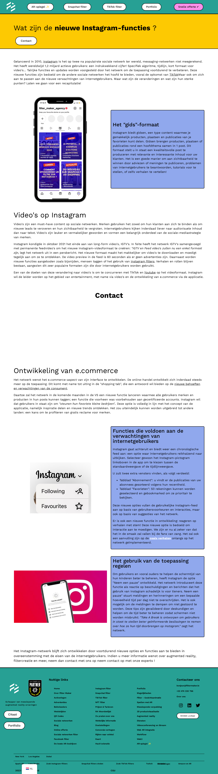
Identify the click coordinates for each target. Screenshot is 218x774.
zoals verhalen (160, 538)
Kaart (98, 739)
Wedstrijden (60, 711)
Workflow (141, 734)
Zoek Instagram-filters (56, 764)
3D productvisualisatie (148, 711)
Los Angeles (34, 756)
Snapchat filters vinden (92, 764)
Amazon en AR (184, 764)
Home (57, 688)
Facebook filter (61, 739)
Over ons (181, 696)
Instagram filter (103, 688)
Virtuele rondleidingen (163, 764)
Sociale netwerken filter (66, 734)
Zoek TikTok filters (125, 764)
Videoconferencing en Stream (151, 725)
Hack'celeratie (102, 744)
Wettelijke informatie (105, 721)
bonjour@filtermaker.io (188, 685)
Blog (56, 725)
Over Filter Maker (62, 693)
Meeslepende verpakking (149, 707)
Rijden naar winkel (104, 734)
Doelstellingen (102, 725)
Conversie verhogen (105, 730)
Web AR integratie (146, 730)
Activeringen (60, 698)
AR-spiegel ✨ (144, 744)
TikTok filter (101, 698)
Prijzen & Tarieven (104, 707)
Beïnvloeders (60, 707)
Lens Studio (34, 764)
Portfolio (141, 688)
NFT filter (100, 702)
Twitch (149, 764)
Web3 (140, 739)
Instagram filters (142, 261)
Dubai (49, 756)
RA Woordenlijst (103, 711)
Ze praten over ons (104, 716)
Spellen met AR (144, 702)
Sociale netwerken (63, 721)
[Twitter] (198, 705)
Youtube (150, 272)
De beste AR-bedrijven (65, 744)
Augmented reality (146, 716)
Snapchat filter (102, 693)
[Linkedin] (189, 705)
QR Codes (59, 716)
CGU (113, 770)
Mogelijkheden (144, 693)
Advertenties (60, 702)
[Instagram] (181, 705)
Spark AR (19, 764)
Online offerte (61, 730)
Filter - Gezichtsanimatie (149, 698)
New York (19, 756)
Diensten (141, 721)
